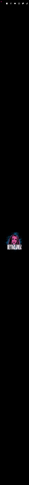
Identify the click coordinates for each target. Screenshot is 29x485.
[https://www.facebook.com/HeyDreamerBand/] (11, 3)
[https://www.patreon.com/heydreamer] (23, 3)
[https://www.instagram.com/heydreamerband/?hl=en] (19, 3)
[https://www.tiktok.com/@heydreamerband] (27, 3)
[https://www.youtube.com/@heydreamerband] (15, 3)
